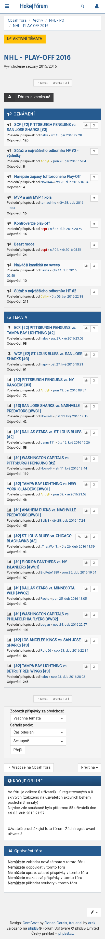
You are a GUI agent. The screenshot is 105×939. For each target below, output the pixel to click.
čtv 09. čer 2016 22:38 (67, 296)
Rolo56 (46, 650)
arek (91, 923)
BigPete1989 (50, 572)
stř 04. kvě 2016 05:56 (65, 250)
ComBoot (31, 923)
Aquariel (75, 923)
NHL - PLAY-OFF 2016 (37, 57)
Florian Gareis (56, 923)
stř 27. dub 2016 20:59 (66, 229)
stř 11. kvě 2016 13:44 (71, 468)
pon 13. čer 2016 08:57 (69, 390)
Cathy (45, 296)
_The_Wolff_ (50, 546)
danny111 (48, 442)
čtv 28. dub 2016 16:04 (72, 182)
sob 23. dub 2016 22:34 (71, 650)
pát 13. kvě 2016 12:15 (72, 416)
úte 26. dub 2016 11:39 (78, 546)
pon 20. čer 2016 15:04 (69, 161)
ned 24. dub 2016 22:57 (70, 624)
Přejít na (88, 767)
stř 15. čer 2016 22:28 (66, 135)
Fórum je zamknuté (34, 97)
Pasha (45, 270)
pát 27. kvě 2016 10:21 (67, 364)
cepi (44, 229)
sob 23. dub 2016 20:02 (68, 677)
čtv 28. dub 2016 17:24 (68, 520)
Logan (45, 624)
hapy (44, 364)
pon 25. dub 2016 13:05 (69, 598)
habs (44, 135)
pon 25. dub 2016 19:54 (79, 572)
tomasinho (48, 202)
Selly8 (45, 520)
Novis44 (46, 182)
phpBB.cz (66, 933)
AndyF (45, 161)
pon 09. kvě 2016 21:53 (69, 494)
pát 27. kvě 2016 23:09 (67, 338)
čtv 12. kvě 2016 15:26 (74, 442)
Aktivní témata (27, 39)
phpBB (33, 928)
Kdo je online (28, 781)
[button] (38, 718)
